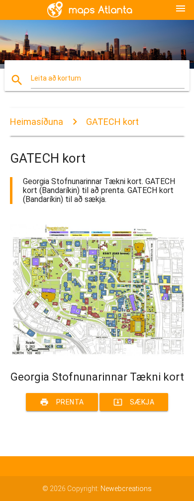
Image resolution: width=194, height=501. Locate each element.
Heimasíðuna (36, 121)
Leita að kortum (56, 78)
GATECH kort (112, 121)
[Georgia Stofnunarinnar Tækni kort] (97, 353)
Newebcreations (126, 489)
